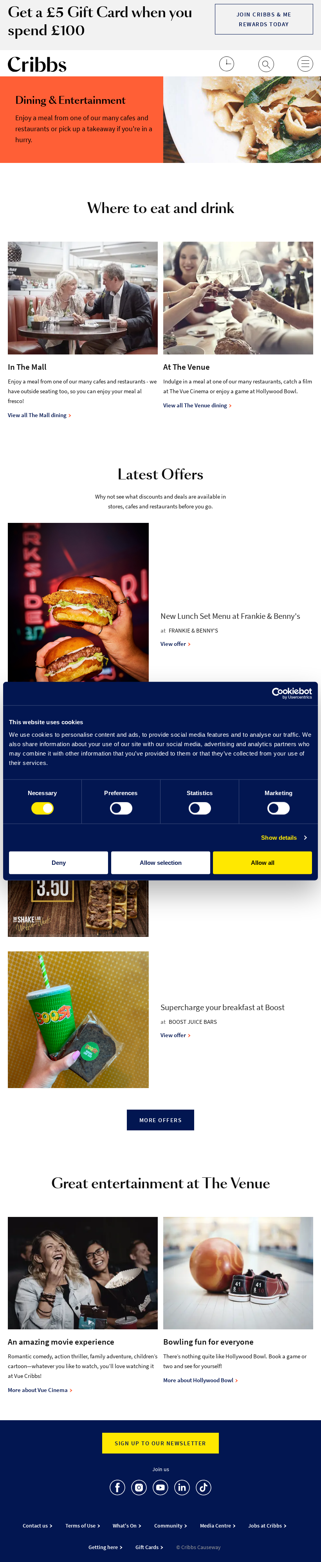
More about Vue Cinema (38, 1390)
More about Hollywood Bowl (198, 1380)
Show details (279, 837)
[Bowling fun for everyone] (238, 1277)
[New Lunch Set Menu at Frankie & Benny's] (84, 630)
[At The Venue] (238, 302)
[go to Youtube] (160, 1489)
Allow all (262, 862)
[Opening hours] (226, 69)
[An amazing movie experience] (83, 1277)
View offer (173, 643)
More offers (160, 1120)
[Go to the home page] (37, 66)
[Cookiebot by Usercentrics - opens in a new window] (277, 694)
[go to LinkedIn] (182, 1489)
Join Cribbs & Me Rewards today (264, 19)
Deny (59, 862)
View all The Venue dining (195, 405)
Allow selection (161, 862)
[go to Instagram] (139, 1489)
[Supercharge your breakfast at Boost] (84, 1021)
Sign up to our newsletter (160, 1443)
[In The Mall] (83, 302)
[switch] (121, 808)
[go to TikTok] (203, 1489)
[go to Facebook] (117, 1489)
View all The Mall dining (38, 415)
